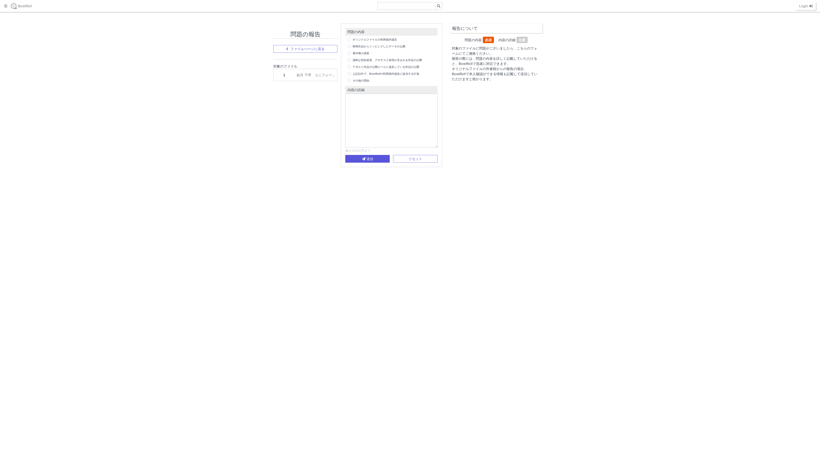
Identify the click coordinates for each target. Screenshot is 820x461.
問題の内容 (356, 32)
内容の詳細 (356, 90)
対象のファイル (285, 66)
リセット (415, 159)
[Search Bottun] (438, 6)
